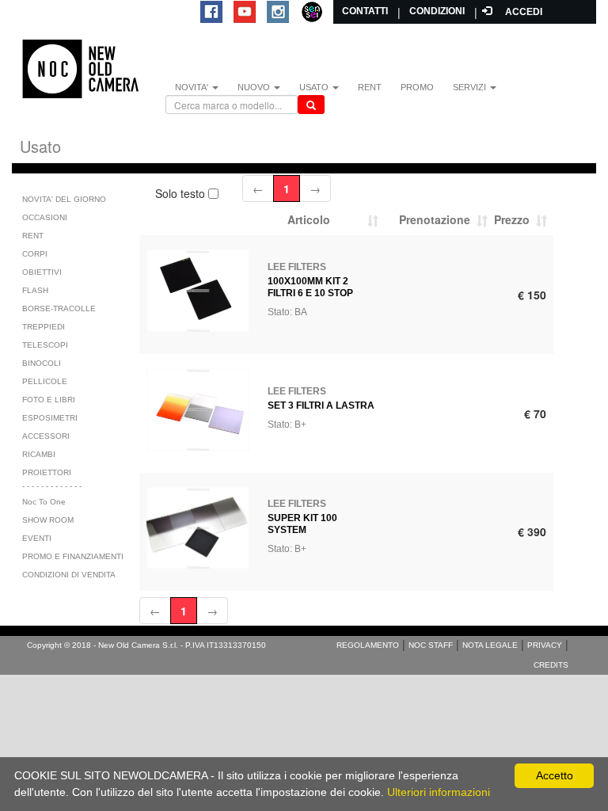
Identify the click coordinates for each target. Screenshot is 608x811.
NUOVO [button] (255, 87)
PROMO (417, 87)
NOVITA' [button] (193, 87)
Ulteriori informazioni (438, 792)
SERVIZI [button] (470, 87)
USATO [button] (315, 87)
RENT (370, 87)
